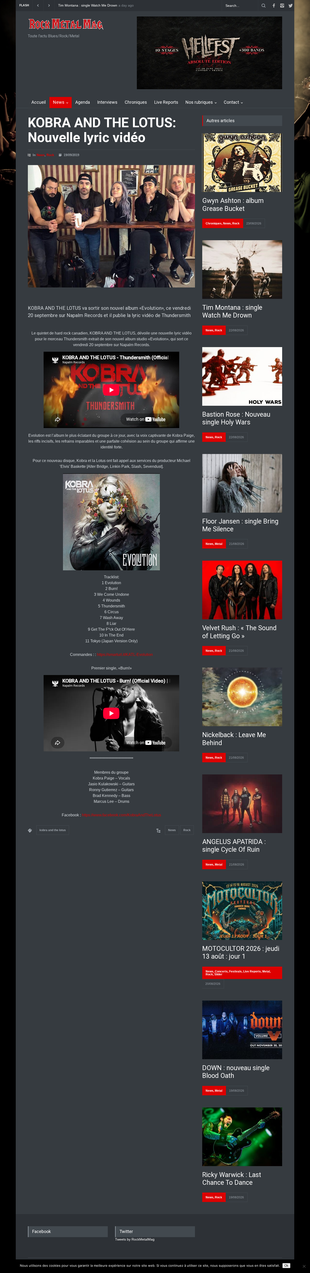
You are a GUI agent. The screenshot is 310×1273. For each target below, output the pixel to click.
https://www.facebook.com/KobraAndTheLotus (121, 815)
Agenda (82, 102)
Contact (231, 102)
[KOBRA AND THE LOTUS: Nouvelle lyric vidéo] (111, 226)
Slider (218, 974)
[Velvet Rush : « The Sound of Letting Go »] (242, 590)
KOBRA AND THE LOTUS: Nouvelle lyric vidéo (102, 130)
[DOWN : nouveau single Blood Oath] (242, 1030)
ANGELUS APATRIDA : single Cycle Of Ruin (234, 845)
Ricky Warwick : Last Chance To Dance (231, 1178)
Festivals (235, 971)
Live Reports (166, 102)
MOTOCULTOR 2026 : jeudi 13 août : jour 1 (240, 952)
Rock (50, 155)
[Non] (304, 1266)
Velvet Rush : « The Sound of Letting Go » (239, 632)
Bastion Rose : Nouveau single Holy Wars (236, 418)
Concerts (221, 971)
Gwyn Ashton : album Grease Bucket (233, 204)
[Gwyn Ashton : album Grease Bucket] (242, 162)
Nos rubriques (199, 102)
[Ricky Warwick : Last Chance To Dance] (242, 1136)
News (58, 102)
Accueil (38, 102)
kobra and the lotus (52, 830)
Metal (218, 544)
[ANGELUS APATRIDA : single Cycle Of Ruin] (242, 803)
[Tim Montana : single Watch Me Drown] (242, 269)
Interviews (107, 102)
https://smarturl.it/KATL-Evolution (125, 654)
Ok (286, 1265)
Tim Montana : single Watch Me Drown (84, 5)
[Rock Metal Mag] (66, 24)
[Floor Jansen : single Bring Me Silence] (242, 483)
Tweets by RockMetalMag (135, 1239)
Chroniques (136, 102)
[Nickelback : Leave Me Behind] (242, 697)
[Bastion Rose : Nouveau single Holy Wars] (242, 376)
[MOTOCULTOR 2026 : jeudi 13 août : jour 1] (242, 910)
